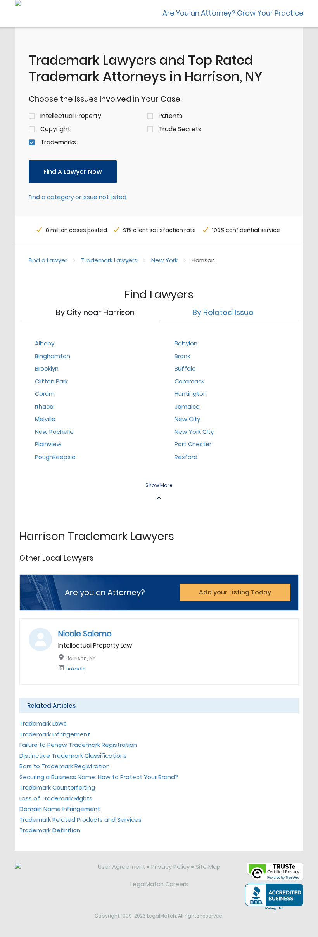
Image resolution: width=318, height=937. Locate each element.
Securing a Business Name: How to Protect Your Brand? (98, 777)
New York (164, 260)
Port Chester (193, 444)
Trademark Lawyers (109, 260)
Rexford (186, 457)
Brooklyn (47, 368)
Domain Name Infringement (59, 809)
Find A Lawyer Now (72, 171)
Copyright (55, 129)
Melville (45, 419)
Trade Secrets (180, 129)
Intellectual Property (70, 115)
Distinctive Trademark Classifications (73, 756)
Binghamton (52, 356)
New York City (194, 432)
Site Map (208, 867)
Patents (170, 115)
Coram (45, 394)
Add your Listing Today (235, 592)
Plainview (48, 444)
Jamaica (187, 406)
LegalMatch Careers (159, 884)
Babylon (186, 343)
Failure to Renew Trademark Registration (78, 745)
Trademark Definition (49, 830)
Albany (44, 343)
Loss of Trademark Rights (55, 798)
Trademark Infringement (54, 734)
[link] (51, 873)
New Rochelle (54, 432)
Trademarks (58, 142)
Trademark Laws (43, 723)
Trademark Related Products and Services (80, 820)
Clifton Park (51, 381)
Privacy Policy (170, 867)
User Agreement (121, 867)
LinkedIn (76, 668)
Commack (189, 381)
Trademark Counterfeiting (57, 787)
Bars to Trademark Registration (64, 766)
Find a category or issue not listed (77, 197)
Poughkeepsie (55, 457)
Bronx (182, 356)
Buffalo (185, 368)
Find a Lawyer (48, 260)
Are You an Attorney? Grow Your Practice (232, 13)
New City (187, 419)
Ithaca (44, 406)
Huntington (191, 394)
